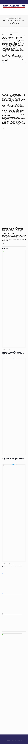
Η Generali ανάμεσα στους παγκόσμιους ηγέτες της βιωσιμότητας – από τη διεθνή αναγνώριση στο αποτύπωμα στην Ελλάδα (13, 460)
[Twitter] (14, 2)
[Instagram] (15, 2)
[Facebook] (12, 2)
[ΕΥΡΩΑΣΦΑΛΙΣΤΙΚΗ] (14, 6)
